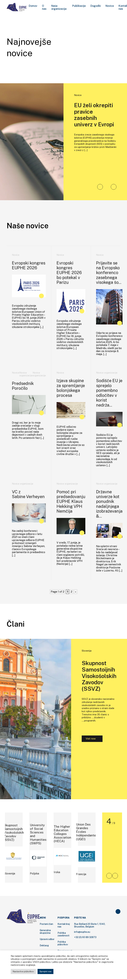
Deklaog (44, 945)
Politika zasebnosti (63, 934)
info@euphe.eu (82, 932)
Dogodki (95, 5)
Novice (110, 5)
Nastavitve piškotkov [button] (23, 971)
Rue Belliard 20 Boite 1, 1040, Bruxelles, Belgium (89, 925)
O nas (44, 7)
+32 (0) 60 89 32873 (85, 937)
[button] (100, 187)
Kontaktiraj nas (64, 925)
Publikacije (79, 5)
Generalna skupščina (45, 931)
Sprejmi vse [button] (45, 971)
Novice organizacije (26, 374)
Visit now (91, 738)
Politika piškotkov (63, 943)
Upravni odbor (47, 939)
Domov (33, 5)
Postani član (46, 924)
